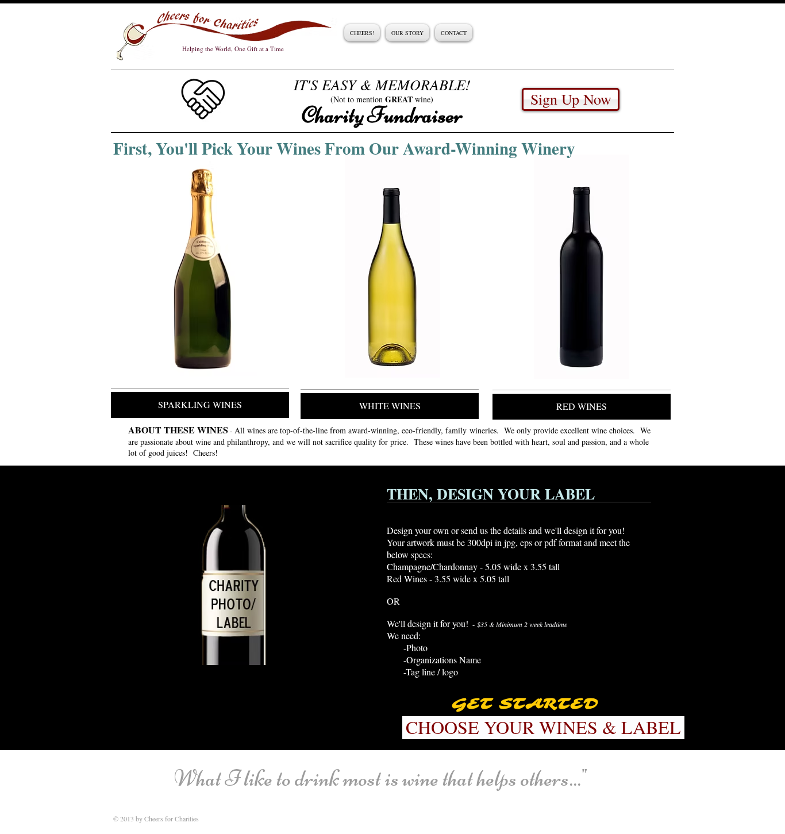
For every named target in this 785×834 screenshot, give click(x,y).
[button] (233, 585)
